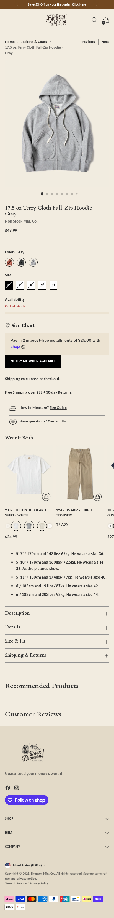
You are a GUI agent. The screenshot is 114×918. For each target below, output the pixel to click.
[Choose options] (46, 496)
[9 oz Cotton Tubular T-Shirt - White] (29, 474)
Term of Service (16, 883)
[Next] (96, 4)
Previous (88, 41)
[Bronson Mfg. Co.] (57, 20)
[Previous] (17, 4)
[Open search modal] (94, 20)
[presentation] (50, 526)
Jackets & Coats (34, 41)
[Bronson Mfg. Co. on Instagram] (17, 788)
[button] (20, 325)
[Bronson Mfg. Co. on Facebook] (8, 788)
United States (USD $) (27, 865)
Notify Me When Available (33, 361)
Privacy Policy (39, 883)
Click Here (79, 4)
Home (10, 41)
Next (105, 41)
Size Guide (58, 407)
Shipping (12, 378)
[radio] (9, 262)
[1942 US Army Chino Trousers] (80, 474)
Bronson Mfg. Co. (43, 874)
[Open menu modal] (8, 20)
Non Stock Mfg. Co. (21, 221)
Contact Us (57, 421)
